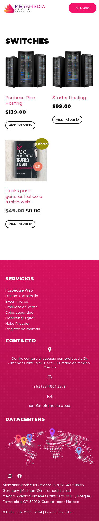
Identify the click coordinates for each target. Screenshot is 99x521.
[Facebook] (19, 476)
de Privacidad (59, 512)
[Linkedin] (9, 476)
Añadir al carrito (20, 125)
